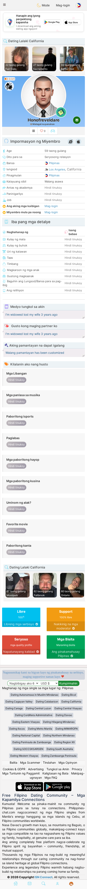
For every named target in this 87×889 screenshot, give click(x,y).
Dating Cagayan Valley (19, 701)
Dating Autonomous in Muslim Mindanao (34, 694)
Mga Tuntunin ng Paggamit (21, 773)
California (74, 169)
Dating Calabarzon (47, 701)
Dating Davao (64, 715)
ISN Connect (43, 877)
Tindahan (49, 762)
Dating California (71, 701)
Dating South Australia (60, 749)
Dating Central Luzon (38, 708)
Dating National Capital (26, 735)
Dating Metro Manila (40, 728)
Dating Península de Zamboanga (31, 742)
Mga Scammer (30, 762)
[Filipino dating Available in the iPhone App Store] (30, 784)
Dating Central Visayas (68, 708)
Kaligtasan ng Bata (55, 773)
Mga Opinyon (67, 762)
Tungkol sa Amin (57, 769)
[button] (4, 4)
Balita (13, 762)
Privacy (77, 769)
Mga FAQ (51, 777)
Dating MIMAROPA (67, 728)
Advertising (36, 769)
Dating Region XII (64, 742)
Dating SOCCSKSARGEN (28, 749)
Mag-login (63, 5)
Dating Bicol (69, 694)
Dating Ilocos (17, 728)
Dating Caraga (14, 708)
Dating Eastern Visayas (26, 721)
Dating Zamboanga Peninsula (59, 755)
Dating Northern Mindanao (59, 735)
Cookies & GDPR (14, 769)
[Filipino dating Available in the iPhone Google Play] (57, 784)
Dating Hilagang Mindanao (59, 721)
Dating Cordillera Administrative (33, 715)
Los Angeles (57, 169)
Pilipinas (54, 163)
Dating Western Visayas (24, 755)
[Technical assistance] (71, 884)
